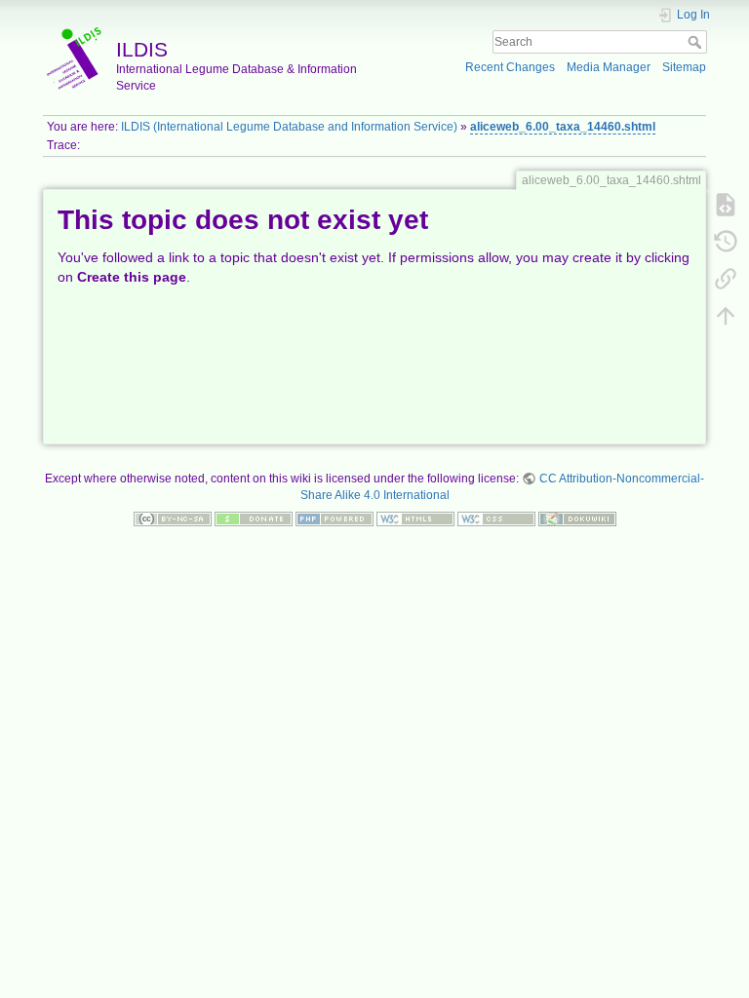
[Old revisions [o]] (725, 240)
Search (697, 42)
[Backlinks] (725, 277)
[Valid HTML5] (415, 517)
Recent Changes (510, 67)
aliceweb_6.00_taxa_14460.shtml (562, 127)
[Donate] (254, 517)
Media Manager (608, 67)
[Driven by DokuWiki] (577, 517)
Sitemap (684, 67)
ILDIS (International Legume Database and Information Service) (289, 127)
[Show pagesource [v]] (725, 203)
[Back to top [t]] (725, 314)
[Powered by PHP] (335, 517)
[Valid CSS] (496, 517)
